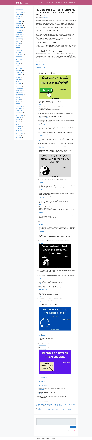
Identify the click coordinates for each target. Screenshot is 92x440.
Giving (40, 272)
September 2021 (19, 38)
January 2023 (19, 23)
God (40, 204)
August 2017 (19, 117)
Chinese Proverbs (43, 377)
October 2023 (19, 10)
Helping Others (42, 197)
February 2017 (19, 128)
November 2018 (19, 90)
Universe (41, 182)
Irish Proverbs (42, 389)
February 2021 (19, 50)
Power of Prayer (42, 341)
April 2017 (18, 124)
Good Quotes (42, 219)
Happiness (41, 231)
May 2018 (18, 101)
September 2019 (19, 76)
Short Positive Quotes (43, 289)
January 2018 (19, 108)
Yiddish (40, 393)
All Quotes (41, 2)
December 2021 (19, 32)
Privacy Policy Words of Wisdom (56, 405)
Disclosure (46, 405)
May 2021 (18, 45)
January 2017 (19, 130)
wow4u (18, 2)
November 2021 (19, 34)
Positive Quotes (72, 2)
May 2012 (18, 135)
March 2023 (18, 21)
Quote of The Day (62, 404)
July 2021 (18, 41)
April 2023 (18, 20)
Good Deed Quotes (40, 64)
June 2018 (18, 99)
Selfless (40, 129)
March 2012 (18, 137)
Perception (41, 224)
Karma (40, 189)
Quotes (42, 401)
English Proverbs (42, 349)
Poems (65, 2)
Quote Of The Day (58, 2)
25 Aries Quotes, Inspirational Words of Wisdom (46, 410)
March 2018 (18, 104)
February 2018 (19, 106)
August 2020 (19, 59)
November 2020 (19, 54)
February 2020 (19, 68)
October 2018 (19, 92)
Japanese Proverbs (43, 385)
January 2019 (19, 86)
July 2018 (18, 97)
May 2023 (18, 18)
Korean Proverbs (42, 381)
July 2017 (18, 119)
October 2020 (19, 56)
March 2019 (18, 83)
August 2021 (19, 39)
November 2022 (19, 25)
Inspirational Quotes (43, 117)
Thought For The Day (49, 2)
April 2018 (18, 103)
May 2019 (18, 81)
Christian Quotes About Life (45, 152)
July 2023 (18, 16)
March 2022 (18, 30)
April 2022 (18, 29)
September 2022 (19, 27)
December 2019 (19, 72)
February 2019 (19, 85)
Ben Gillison (45, 69)
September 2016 (19, 133)
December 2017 (19, 110)
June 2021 (18, 43)
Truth (40, 104)
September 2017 (19, 115)
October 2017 (19, 113)
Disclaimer (40, 405)
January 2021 (19, 52)
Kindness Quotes (42, 335)
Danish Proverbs (42, 345)
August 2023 (19, 14)
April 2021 (18, 47)
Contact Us (69, 404)
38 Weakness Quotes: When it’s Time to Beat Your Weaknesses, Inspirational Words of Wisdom (55, 409)
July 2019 (18, 77)
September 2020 (19, 57)
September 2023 (19, 12)
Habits (40, 278)
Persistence (41, 243)
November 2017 (19, 112)
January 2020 (19, 70)
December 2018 (19, 88)
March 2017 (18, 126)
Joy (40, 140)
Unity (40, 283)
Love (40, 301)
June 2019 (18, 79)
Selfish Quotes (42, 124)
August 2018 (19, 95)
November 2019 (19, 74)
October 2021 (19, 36)
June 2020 (18, 63)
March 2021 (18, 48)
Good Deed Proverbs (40, 67)
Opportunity (41, 296)
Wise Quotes (42, 399)
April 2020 (18, 65)
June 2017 (18, 121)
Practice (41, 238)
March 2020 (18, 67)
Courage (41, 212)
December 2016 (19, 132)
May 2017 (18, 123)
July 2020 (18, 61)
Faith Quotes (42, 110)
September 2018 (19, 94)
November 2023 (19, 9)
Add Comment (73, 426)
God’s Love (41, 147)
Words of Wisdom (40, 404)
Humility (41, 135)
